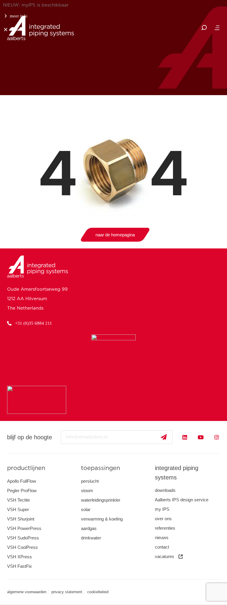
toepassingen (100, 468)
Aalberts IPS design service (181, 499)
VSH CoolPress (22, 547)
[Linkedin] (184, 437)
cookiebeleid (97, 592)
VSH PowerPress (24, 528)
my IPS (162, 509)
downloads (165, 490)
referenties (165, 528)
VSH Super (18, 509)
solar (85, 509)
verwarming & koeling (102, 518)
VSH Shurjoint (20, 518)
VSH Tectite (18, 499)
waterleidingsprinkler (100, 499)
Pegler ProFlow (22, 490)
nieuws (161, 537)
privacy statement (66, 592)
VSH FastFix (19, 566)
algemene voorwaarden (26, 592)
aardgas (89, 528)
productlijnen (26, 468)
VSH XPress (19, 556)
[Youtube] (200, 437)
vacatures (164, 556)
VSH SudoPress (23, 537)
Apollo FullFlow (21, 481)
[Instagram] (216, 437)
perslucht (90, 481)
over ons (163, 518)
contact (162, 546)
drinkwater (91, 537)
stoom (87, 490)
